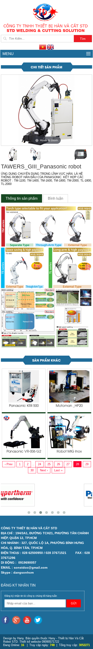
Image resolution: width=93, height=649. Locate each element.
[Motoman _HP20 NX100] (69, 386)
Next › (44, 470)
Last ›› (58, 470)
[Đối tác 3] (52, 495)
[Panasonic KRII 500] (23, 386)
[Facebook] (6, 619)
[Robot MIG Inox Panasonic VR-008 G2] (69, 431)
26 (58, 464)
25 (49, 464)
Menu (8, 54)
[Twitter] (38, 619)
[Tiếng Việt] (43, 47)
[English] (50, 47)
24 (39, 464)
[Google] (17, 619)
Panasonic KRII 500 (24, 405)
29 (86, 464)
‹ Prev (9, 464)
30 (32, 470)
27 (68, 464)
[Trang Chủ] (46, 12)
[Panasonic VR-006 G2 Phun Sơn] (23, 431)
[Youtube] (28, 619)
